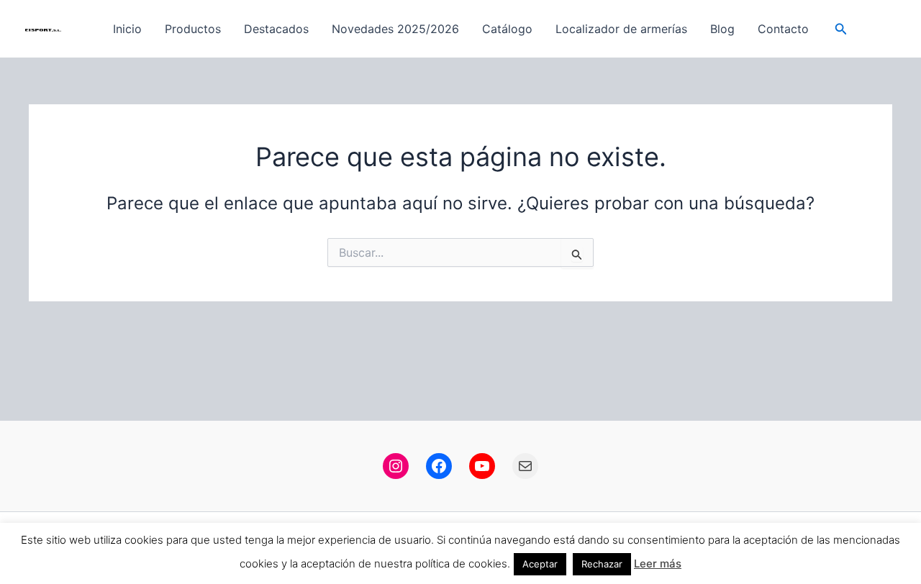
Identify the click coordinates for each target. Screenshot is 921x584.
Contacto (783, 29)
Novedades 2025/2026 (395, 29)
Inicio (127, 29)
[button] (841, 29)
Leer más (657, 563)
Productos (193, 29)
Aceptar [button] (540, 564)
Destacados (276, 29)
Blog (722, 29)
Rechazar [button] (601, 564)
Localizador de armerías (621, 29)
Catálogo (507, 29)
